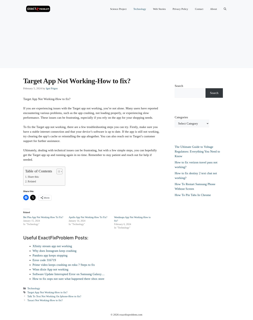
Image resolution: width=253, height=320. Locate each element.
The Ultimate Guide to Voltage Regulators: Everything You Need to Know (197, 151)
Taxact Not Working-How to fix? (45, 300)
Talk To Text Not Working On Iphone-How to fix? (54, 296)
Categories (181, 117)
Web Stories (159, 9)
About (213, 9)
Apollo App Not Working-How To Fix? (88, 217)
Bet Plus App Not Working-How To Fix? (43, 217)
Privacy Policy (180, 9)
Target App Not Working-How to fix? (47, 292)
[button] (225, 9)
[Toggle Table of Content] (58, 171)
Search (179, 86)
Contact (199, 9)
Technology (139, 9)
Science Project (118, 9)
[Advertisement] (126, 44)
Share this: (33, 176)
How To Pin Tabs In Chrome (193, 195)
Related (32, 181)
